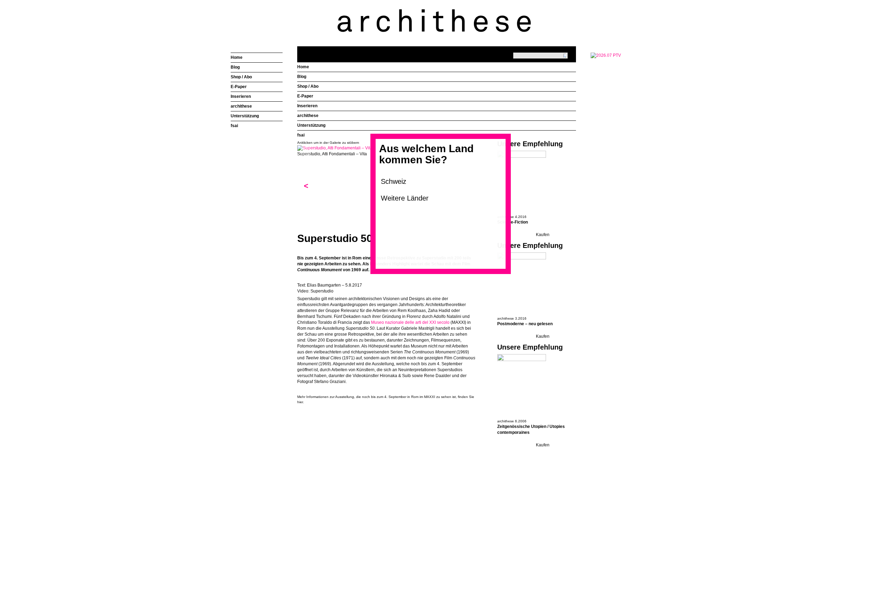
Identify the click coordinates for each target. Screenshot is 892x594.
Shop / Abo (307, 86)
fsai (301, 135)
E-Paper (305, 96)
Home (303, 66)
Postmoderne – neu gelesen (525, 323)
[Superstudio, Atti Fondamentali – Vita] (334, 148)
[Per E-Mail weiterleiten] (321, 413)
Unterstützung (311, 125)
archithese (307, 115)
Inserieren (307, 105)
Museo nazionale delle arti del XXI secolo (410, 322)
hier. (300, 402)
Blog (301, 76)
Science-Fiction (512, 222)
